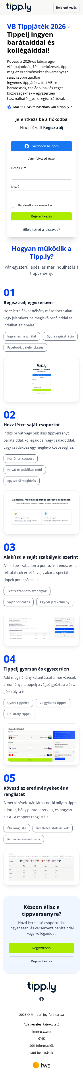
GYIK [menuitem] (41, 1038)
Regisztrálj (53, 127)
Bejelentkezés (66, 7)
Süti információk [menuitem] (41, 1045)
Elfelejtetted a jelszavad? (41, 229)
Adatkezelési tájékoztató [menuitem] (41, 1024)
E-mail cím (18, 168)
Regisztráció (41, 948)
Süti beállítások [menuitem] (41, 1053)
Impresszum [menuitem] (41, 1031)
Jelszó (15, 186)
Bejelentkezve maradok (35, 205)
